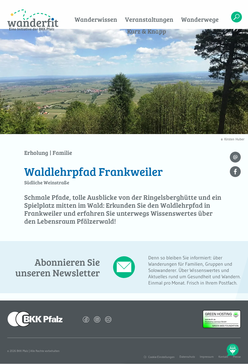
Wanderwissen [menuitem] (96, 19)
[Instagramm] (97, 319)
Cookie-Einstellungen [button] (161, 356)
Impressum (207, 356)
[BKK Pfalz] (35, 318)
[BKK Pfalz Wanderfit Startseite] (32, 20)
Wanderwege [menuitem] (200, 19)
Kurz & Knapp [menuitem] (146, 31)
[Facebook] (86, 319)
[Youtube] (108, 319)
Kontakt (223, 356)
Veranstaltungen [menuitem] (149, 19)
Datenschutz (187, 356)
